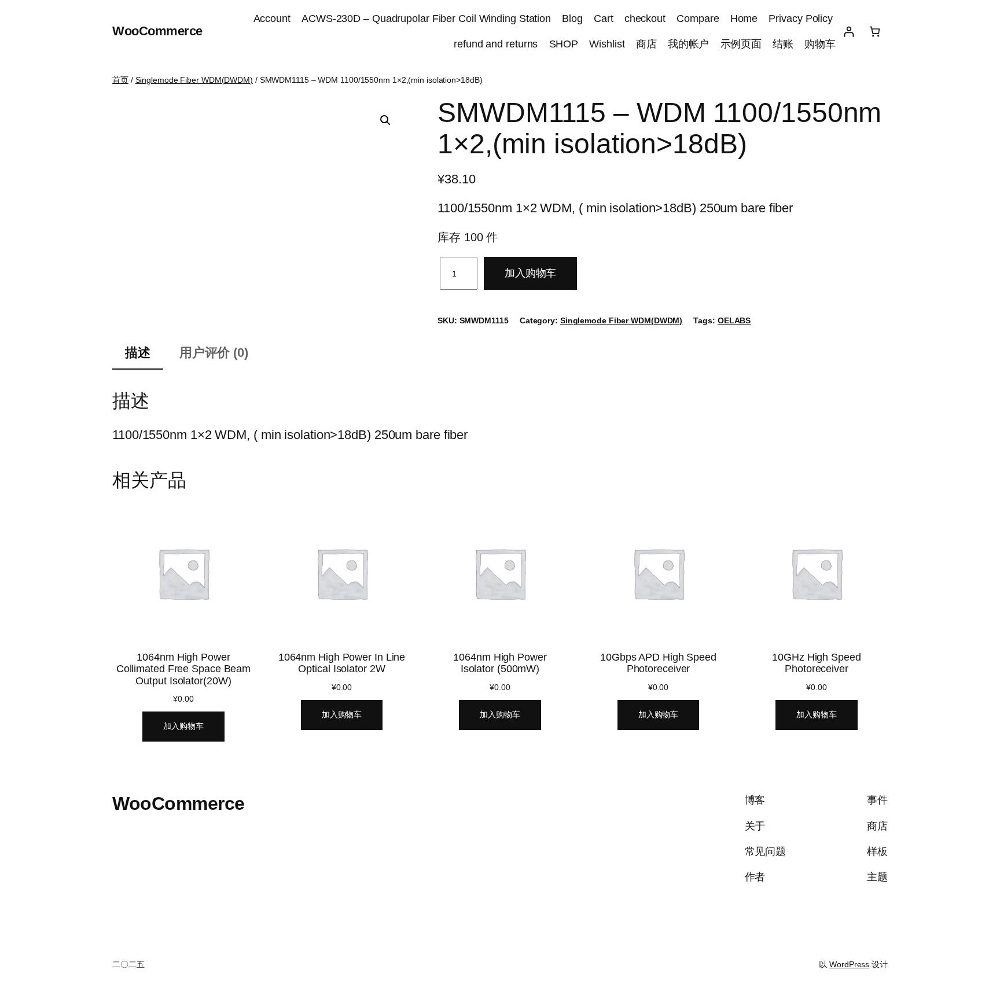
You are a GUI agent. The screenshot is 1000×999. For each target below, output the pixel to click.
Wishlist (606, 44)
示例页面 (741, 44)
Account (272, 18)
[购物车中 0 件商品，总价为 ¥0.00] (875, 32)
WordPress (849, 964)
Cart (603, 18)
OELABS (734, 320)
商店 (646, 44)
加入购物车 (531, 273)
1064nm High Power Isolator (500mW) (499, 662)
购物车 (820, 44)
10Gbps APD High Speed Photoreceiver (658, 662)
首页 (120, 79)
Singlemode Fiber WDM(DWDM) (194, 79)
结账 (783, 44)
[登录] (849, 32)
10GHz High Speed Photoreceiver (816, 662)
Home (744, 18)
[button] (385, 120)
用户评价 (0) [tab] (213, 352)
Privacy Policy (802, 18)
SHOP (564, 44)
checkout (645, 18)
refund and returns (496, 44)
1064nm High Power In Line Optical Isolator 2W (342, 662)
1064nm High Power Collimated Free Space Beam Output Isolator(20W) (183, 669)
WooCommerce (157, 31)
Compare (698, 18)
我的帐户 (688, 44)
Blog (572, 18)
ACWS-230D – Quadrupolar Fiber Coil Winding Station (426, 18)
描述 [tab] (137, 352)
